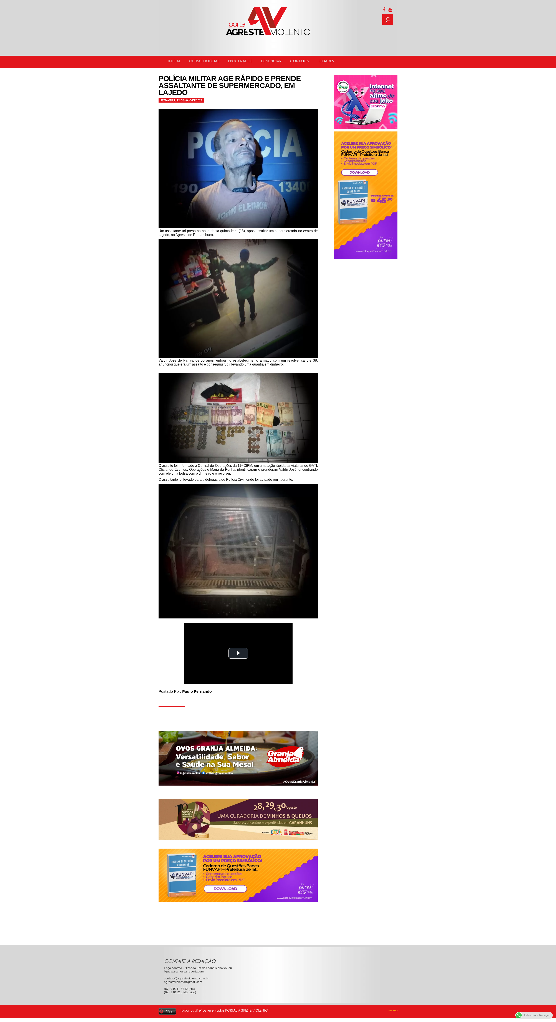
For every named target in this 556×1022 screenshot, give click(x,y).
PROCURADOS (240, 61)
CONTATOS (299, 61)
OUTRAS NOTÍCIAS (204, 61)
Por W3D (393, 1010)
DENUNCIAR (271, 61)
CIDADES (326, 61)
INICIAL (174, 61)
